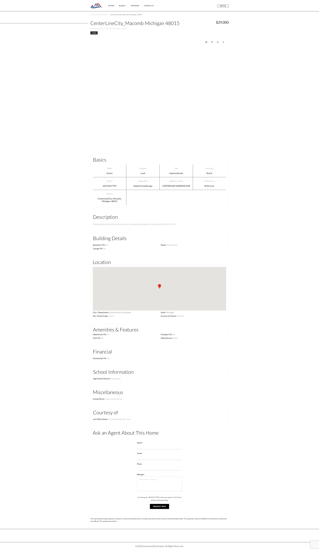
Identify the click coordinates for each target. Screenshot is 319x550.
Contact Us (148, 6)
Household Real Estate (98, 14)
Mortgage (135, 6)
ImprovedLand (176, 173)
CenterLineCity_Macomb (120, 312)
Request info (159, 506)
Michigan (170, 312)
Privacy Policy (163, 500)
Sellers (122, 6)
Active (110, 173)
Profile (223, 6)
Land (94, 33)
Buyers (111, 6)
